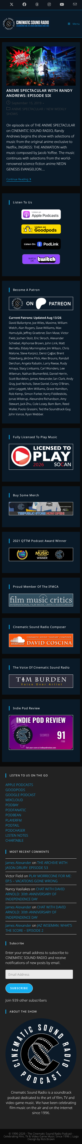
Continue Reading (18, 180)
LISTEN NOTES (16, 835)
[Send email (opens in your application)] (73, 4)
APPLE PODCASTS (19, 784)
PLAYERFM (13, 820)
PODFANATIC (15, 810)
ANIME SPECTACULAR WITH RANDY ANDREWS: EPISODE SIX (39, 93)
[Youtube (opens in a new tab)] (62, 4)
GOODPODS (15, 789)
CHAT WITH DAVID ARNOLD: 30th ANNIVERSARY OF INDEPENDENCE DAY (35, 894)
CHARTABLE (14, 840)
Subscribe (19, 988)
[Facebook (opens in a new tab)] (24, 4)
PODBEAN (13, 815)
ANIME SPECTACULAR (27, 109)
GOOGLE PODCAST (20, 794)
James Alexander (18, 862)
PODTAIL (12, 825)
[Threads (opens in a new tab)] (37, 4)
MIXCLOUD (14, 799)
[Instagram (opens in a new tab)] (49, 4)
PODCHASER (15, 830)
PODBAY (11, 805)
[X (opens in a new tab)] (11, 4)
